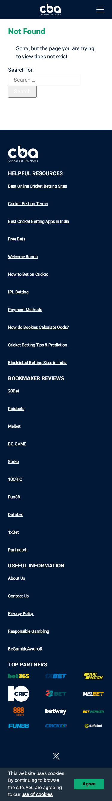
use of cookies (37, 794)
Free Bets (16, 239)
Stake (13, 462)
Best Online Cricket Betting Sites (37, 186)
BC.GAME (17, 444)
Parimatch (17, 550)
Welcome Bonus (23, 257)
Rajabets (16, 409)
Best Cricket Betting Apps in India (38, 221)
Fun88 (14, 497)
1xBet (13, 532)
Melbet (14, 426)
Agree (89, 784)
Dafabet (15, 514)
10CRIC (15, 479)
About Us (16, 578)
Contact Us (18, 596)
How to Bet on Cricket (28, 274)
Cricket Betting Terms (28, 204)
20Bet (13, 391)
